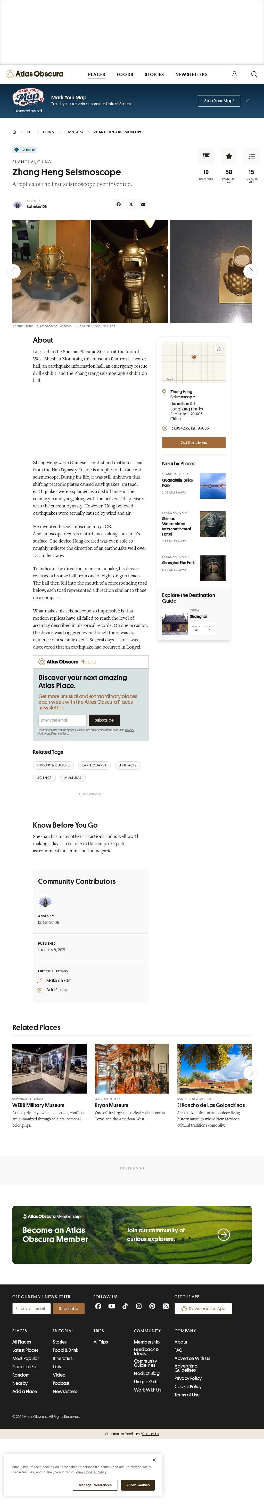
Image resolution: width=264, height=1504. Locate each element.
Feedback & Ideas (146, 1351)
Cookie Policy (188, 1387)
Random (21, 1375)
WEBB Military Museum (38, 1105)
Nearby (20, 1383)
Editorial (63, 1331)
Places (19, 1331)
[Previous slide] (13, 271)
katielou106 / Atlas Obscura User (87, 326)
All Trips (101, 1342)
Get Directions (194, 443)
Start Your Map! (219, 101)
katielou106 (37, 207)
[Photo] (213, 486)
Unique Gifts (146, 1382)
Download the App (207, 1309)
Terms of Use (60, 733)
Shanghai (198, 616)
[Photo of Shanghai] (175, 622)
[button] (206, 156)
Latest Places (25, 1350)
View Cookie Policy (91, 1472)
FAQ (179, 1350)
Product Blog (147, 1373)
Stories (60, 1342)
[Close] (154, 1460)
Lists (57, 1367)
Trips (99, 1331)
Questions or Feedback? (132, 1434)
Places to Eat (25, 1367)
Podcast (61, 1383)
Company (185, 1331)
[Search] (254, 74)
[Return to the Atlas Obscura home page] (36, 74)
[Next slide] (250, 271)
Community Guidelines (145, 1363)
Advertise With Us (192, 1358)
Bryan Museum (111, 1105)
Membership (147, 1342)
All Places (21, 1342)
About (181, 1342)
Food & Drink (65, 1350)
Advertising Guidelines (186, 1368)
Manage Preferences (95, 1485)
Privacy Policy (188, 1378)
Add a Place (24, 1391)
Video (59, 1375)
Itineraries (62, 1358)
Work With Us (147, 1390)
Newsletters (65, 1391)
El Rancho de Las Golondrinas (211, 1105)
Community (147, 1331)
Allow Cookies (138, 1485)
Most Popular (25, 1358)
